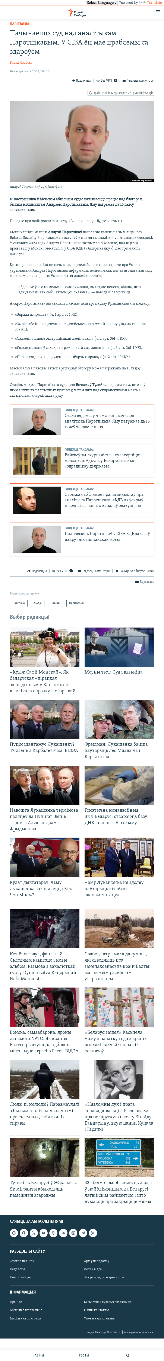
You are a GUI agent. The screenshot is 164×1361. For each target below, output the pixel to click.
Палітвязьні (21, 24)
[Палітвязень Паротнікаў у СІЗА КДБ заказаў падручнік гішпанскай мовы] (37, 539)
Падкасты (17, 1269)
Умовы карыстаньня (99, 1318)
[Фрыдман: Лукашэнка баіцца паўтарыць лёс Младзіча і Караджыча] (119, 719)
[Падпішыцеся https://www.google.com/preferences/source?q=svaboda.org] (14, 1233)
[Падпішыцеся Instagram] (73, 1233)
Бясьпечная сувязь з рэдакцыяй (107, 1302)
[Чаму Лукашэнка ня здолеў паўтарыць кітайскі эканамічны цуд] (119, 857)
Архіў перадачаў (96, 1261)
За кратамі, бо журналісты (104, 1277)
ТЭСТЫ (84, 1355)
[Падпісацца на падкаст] (53, 1233)
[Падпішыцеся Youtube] (44, 1233)
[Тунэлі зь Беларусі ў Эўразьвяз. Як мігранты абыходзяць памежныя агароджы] (44, 1157)
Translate (154, 3)
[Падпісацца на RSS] (93, 1233)
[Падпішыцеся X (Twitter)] (34, 1233)
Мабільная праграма (25, 1318)
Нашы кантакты (96, 1310)
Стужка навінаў (22, 1261)
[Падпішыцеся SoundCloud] (63, 1233)
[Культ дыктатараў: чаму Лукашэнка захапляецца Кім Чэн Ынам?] (44, 857)
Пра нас (16, 1302)
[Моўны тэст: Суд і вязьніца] (119, 647)
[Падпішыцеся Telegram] (83, 1233)
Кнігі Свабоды (20, 1277)
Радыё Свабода (21, 62)
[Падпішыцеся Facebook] (24, 1233)
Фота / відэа (93, 1269)
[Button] (81, 81)
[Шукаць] (128, 1355)
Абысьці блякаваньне (26, 1310)
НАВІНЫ (38, 1355)
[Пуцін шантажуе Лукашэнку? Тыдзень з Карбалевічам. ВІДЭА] (44, 719)
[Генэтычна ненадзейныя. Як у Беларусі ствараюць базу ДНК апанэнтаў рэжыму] (119, 785)
